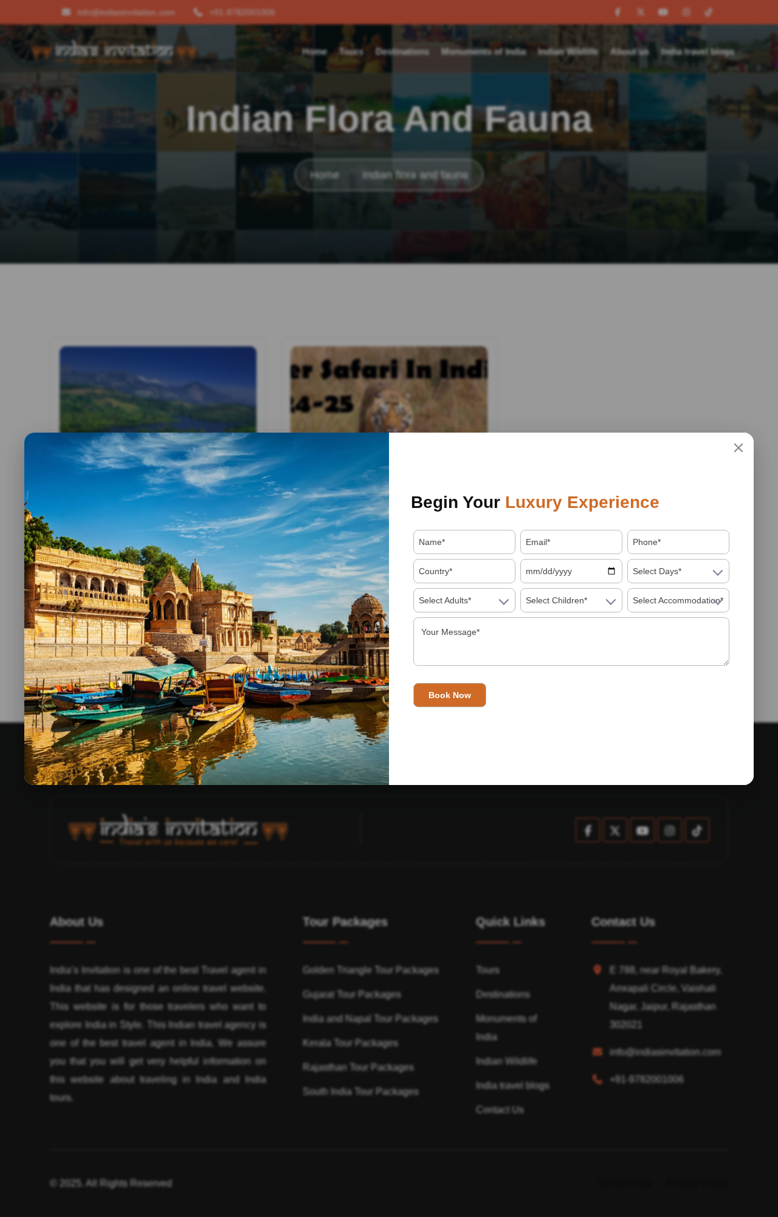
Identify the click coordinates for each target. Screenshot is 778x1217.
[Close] (738, 448)
